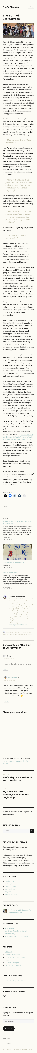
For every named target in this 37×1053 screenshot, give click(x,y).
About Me (6, 1039)
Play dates (8, 892)
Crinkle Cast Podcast (12, 955)
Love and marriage (12, 889)
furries (16, 634)
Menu (31, 7)
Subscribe (8, 1028)
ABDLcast (8, 952)
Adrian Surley (10, 934)
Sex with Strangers (12, 962)
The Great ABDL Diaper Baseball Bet (13, 562)
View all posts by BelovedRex (18, 625)
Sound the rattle (8, 634)
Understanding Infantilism (15, 981)
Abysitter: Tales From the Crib (16, 931)
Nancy (7, 960)
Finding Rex (9, 881)
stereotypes (29, 634)
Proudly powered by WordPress (22, 1049)
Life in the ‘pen (27, 632)
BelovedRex (9, 632)
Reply (5, 669)
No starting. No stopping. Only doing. (19, 936)
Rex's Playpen (11, 7)
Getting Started (11, 884)
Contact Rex (7, 1043)
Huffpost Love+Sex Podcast (15, 957)
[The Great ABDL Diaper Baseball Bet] (17, 552)
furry (20, 634)
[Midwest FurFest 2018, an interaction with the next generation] (17, 530)
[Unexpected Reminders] (17, 580)
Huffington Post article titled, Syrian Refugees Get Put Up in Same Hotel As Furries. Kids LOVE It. (18, 437)
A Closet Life (9, 928)
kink (23, 634)
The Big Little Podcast (13, 965)
